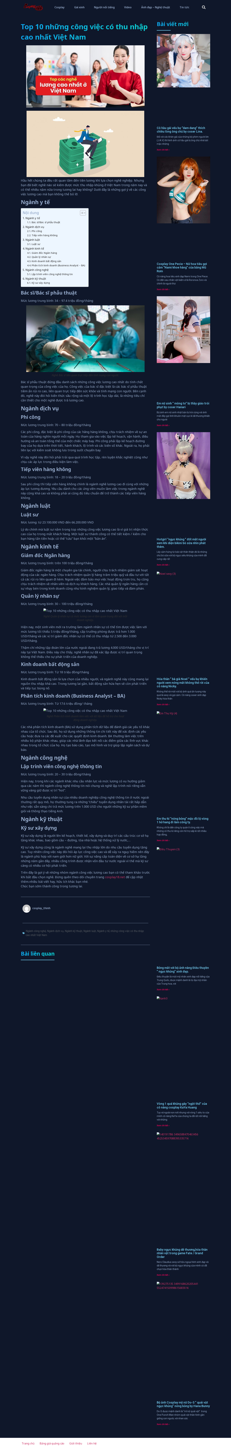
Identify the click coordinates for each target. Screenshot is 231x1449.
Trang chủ (28, 1443)
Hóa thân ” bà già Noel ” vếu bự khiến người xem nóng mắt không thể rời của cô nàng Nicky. (183, 682)
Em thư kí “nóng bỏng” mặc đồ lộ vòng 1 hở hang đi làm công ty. (182, 820)
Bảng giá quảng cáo (52, 1443)
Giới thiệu (75, 1443)
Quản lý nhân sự (41, 257)
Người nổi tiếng (104, 7)
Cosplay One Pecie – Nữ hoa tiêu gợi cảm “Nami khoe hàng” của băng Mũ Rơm (182, 267)
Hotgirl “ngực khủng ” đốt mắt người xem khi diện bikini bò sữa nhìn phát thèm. (181, 542)
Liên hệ (92, 1443)
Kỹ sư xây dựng (41, 282)
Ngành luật (32, 240)
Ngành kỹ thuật (35, 279)
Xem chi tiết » (163, 150)
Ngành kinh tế (34, 248)
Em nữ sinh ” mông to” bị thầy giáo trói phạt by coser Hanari (183, 405)
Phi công (37, 231)
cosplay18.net (115, 877)
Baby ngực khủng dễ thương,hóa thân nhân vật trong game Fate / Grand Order (182, 1253)
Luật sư (36, 244)
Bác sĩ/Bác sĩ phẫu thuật (46, 222)
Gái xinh (79, 7)
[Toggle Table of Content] (81, 213)
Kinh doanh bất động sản (46, 261)
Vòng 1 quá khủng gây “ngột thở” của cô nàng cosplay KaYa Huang (182, 1105)
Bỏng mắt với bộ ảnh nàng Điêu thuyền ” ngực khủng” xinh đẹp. (183, 969)
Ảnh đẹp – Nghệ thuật (155, 7)
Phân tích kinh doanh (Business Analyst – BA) (58, 265)
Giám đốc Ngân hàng (44, 252)
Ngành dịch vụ (34, 227)
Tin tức (184, 7)
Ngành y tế (32, 218)
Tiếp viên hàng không (44, 235)
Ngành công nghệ (37, 270)
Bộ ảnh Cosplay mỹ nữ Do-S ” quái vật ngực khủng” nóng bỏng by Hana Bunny (183, 1404)
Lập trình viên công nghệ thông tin (52, 274)
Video (128, 7)
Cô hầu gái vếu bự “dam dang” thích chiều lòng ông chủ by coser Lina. (181, 129)
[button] (204, 7)
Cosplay (59, 7)
